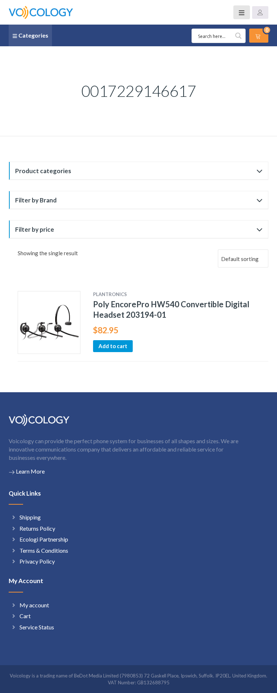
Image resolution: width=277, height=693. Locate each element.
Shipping (30, 517)
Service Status (36, 627)
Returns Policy (37, 528)
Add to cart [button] (112, 346)
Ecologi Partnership (43, 539)
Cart (25, 615)
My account (34, 605)
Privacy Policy (37, 561)
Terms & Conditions (43, 550)
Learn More (30, 471)
